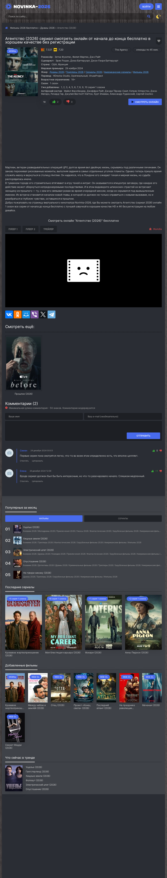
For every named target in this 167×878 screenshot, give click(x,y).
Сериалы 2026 (94, 72)
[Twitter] (43, 314)
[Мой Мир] (26, 314)
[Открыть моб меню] (158, 6)
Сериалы (123, 518)
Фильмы (43, 518)
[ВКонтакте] (9, 314)
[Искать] (149, 16)
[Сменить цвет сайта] (158, 16)
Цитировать (37, 461)
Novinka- (31, 6)
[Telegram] (51, 314)
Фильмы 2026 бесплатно (24, 27)
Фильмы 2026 (141, 72)
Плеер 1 (13, 229)
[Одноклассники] (18, 314)
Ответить (24, 461)
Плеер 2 (30, 229)
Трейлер (48, 229)
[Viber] (34, 314)
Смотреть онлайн (147, 102)
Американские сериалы (117, 72)
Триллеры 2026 (75, 72)
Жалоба (157, 229)
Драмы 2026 (47, 27)
